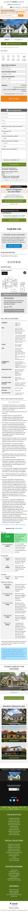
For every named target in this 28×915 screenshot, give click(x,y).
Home (2, 47)
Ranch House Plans (14, 829)
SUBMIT (21, 15)
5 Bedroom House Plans (14, 849)
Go (18, 789)
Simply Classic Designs (14, 875)
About (11, 809)
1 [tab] (10, 38)
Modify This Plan (14, 246)
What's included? (5, 66)
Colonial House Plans (14, 818)
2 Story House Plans (14, 860)
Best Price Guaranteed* (19, 87)
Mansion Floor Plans (14, 855)
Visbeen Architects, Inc (14, 878)
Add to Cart (14, 99)
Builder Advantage (14, 891)
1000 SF (14, 857)
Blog (20, 807)
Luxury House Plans (14, 854)
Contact (16, 809)
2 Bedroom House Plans (14, 844)
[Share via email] (8, 262)
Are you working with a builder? (10, 136)
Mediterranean (14, 826)
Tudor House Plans (14, 833)
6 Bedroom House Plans (14, 850)
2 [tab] (13, 38)
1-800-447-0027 (14, 4)
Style (6, 47)
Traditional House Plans (14, 831)
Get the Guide (14, 220)
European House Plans (14, 823)
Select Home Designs (14, 873)
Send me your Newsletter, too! (11, 160)
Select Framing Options (8, 76)
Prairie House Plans (14, 828)
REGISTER (18, 7)
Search (4, 807)
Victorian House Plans (14, 834)
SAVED (13, 7)
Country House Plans (14, 820)
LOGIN (23, 7)
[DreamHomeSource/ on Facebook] (10, 800)
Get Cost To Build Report (14, 201)
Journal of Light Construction (14, 894)
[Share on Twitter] (16, 262)
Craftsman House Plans (14, 821)
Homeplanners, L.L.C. (14, 872)
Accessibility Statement (22, 910)
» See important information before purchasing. (13, 524)
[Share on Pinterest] (19, 262)
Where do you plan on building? (10, 141)
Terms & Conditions (11, 13)
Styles (9, 807)
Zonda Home (14, 896)
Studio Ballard (14, 876)
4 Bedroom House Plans (14, 847)
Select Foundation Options (9, 71)
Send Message (14, 164)
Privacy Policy (21, 13)
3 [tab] (15, 38)
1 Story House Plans (14, 859)
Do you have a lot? (6, 131)
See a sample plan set (14, 402)
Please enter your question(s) (10, 149)
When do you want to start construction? (12, 126)
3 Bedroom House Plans (14, 846)
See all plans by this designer (14, 698)
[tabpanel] (14, 28)
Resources (15, 807)
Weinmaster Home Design (14, 880)
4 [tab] (17, 38)
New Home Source (14, 889)
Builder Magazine (14, 893)
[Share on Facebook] (14, 262)
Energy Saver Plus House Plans (14, 852)
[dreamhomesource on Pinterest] (17, 800)
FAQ (24, 807)
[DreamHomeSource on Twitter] (14, 800)
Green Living (14, 870)
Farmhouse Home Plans (13, 47)
